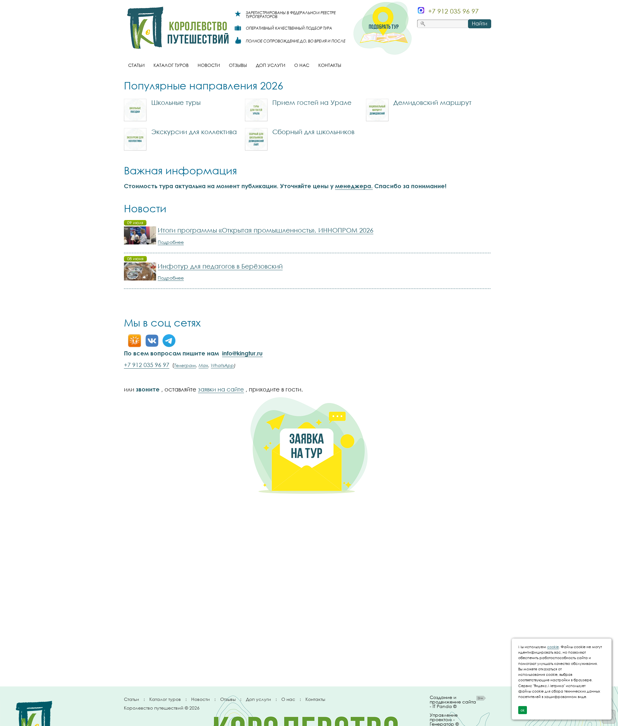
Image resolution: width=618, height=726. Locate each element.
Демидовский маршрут (432, 102)
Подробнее (171, 242)
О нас (288, 699)
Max (203, 365)
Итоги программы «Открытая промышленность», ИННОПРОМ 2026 (265, 230)
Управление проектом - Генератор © (444, 718)
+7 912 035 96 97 (146, 364)
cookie (553, 647)
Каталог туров (165, 699)
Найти (479, 23)
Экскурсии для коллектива (194, 131)
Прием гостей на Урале (311, 102)
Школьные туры (176, 102)
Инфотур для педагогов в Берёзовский (220, 266)
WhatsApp (222, 365)
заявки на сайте (221, 389)
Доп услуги (258, 699)
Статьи (131, 699)
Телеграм (185, 365)
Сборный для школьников (313, 131)
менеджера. (354, 185)
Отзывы (228, 699)
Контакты (315, 699)
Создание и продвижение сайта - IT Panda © (453, 702)
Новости (200, 699)
